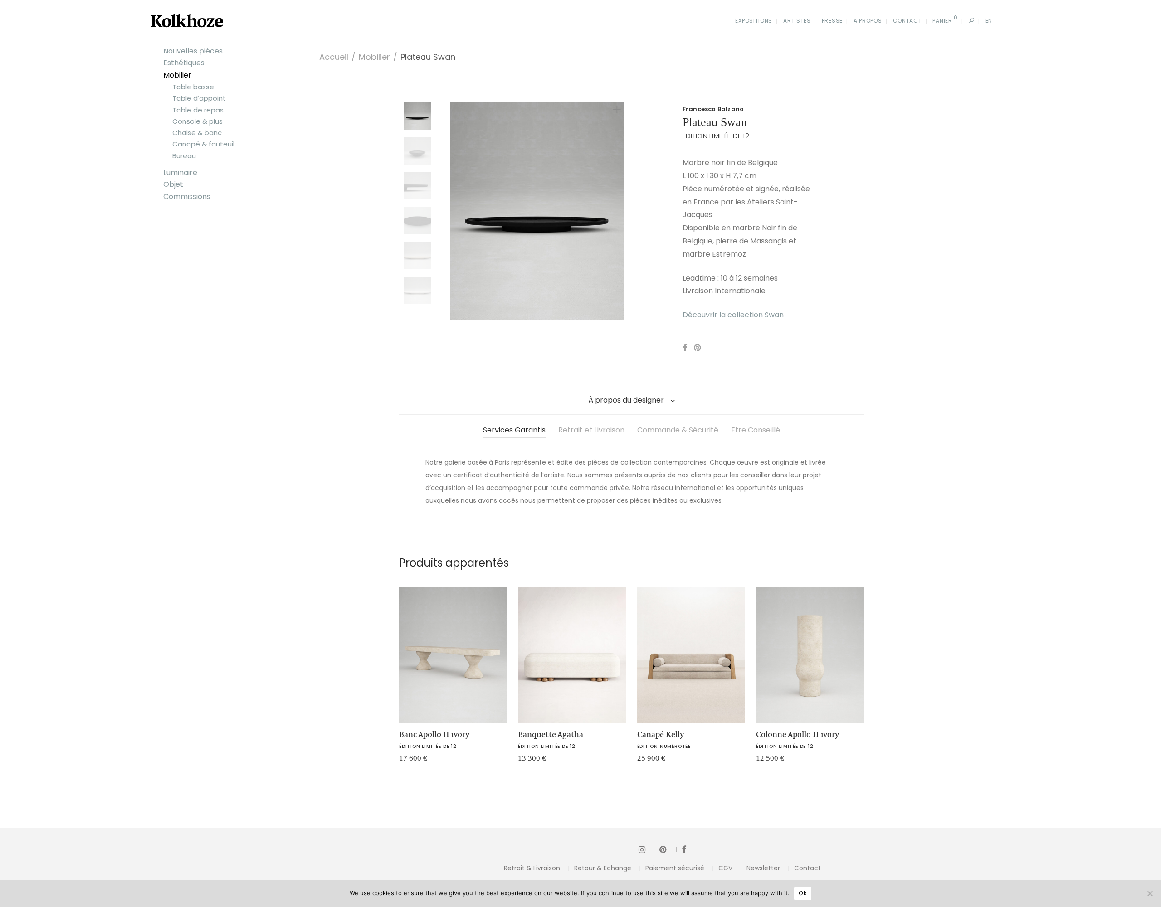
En (988, 20)
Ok (803, 893)
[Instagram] (647, 849)
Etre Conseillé (755, 430)
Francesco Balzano (713, 109)
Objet (173, 184)
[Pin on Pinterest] (698, 348)
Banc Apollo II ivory (434, 734)
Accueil (333, 57)
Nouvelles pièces (193, 51)
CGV (725, 868)
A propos (868, 20)
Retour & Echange (602, 868)
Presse (832, 20)
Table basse (193, 87)
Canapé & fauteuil (203, 144)
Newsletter (763, 868)
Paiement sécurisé (674, 868)
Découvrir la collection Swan (733, 315)
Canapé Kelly (660, 734)
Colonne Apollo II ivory (797, 734)
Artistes (797, 20)
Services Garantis (514, 430)
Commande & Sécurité (677, 430)
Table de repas (198, 110)
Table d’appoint (199, 98)
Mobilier (177, 75)
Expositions (753, 20)
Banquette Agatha (550, 734)
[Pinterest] (668, 849)
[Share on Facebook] (685, 348)
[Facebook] (684, 849)
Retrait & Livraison (532, 868)
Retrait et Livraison (591, 430)
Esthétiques (184, 63)
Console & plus (197, 121)
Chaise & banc (197, 132)
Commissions (186, 196)
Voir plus (408, 761)
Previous (455, 211)
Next (618, 211)
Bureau (184, 155)
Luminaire (180, 172)
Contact (907, 20)
